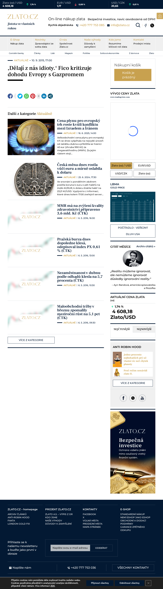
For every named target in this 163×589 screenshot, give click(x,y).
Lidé (53, 53)
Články (37, 53)
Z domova (134, 53)
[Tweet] (20, 96)
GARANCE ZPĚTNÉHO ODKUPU (132, 529)
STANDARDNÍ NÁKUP (132, 514)
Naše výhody (92, 43)
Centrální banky (16, 53)
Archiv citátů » (145, 246)
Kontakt (141, 41)
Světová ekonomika (109, 53)
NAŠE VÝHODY (53, 520)
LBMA (117, 186)
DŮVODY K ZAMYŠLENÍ (58, 523)
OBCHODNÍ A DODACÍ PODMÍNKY (133, 522)
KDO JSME (51, 517)
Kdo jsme (118, 43)
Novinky (44, 43)
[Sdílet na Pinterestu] (32, 96)
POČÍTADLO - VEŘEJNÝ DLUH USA (133, 231)
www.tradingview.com (120, 97)
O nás (66, 43)
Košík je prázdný (128, 75)
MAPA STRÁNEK (92, 527)
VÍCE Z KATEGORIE (31, 340)
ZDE (52, 585)
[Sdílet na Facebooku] (10, 96)
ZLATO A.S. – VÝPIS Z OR (59, 514)
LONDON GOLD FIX (19, 523)
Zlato (151, 53)
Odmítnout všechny (129, 583)
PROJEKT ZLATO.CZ (58, 509)
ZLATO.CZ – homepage (23, 509)
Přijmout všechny (100, 583)
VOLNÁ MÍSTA (91, 520)
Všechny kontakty (133, 567)
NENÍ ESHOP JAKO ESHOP (135, 517)
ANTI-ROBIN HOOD (18, 517)
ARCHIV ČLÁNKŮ (17, 514)
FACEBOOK (89, 514)
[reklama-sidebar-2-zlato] (132, 452)
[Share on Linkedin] (43, 96)
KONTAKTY (90, 509)
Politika (86, 53)
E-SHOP (125, 509)
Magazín (69, 53)
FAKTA (11, 520)
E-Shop (17, 41)
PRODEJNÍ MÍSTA (92, 523)
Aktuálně (44, 113)
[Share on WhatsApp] (26, 96)
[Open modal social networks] (50, 96)
